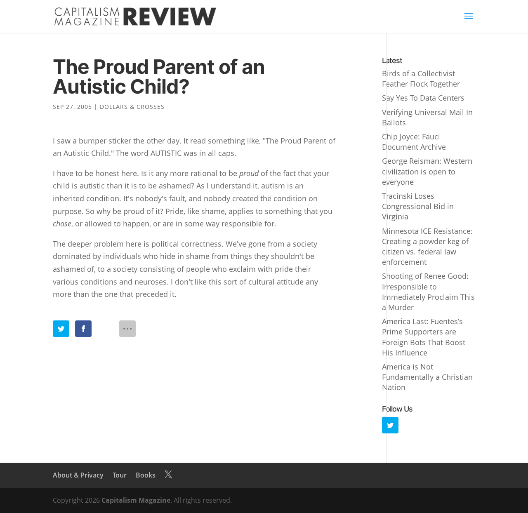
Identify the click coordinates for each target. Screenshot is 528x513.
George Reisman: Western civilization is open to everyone (427, 171)
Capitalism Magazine (135, 500)
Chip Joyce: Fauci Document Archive (414, 142)
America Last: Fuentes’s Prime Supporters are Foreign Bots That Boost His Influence (423, 337)
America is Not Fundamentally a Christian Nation (427, 377)
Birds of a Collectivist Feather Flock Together (421, 78)
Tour (120, 475)
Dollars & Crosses (132, 107)
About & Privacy (78, 475)
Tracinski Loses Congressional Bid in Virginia (418, 206)
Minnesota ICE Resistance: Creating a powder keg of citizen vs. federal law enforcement (427, 246)
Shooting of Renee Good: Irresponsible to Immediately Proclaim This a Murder (428, 291)
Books (146, 475)
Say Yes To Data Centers (423, 98)
